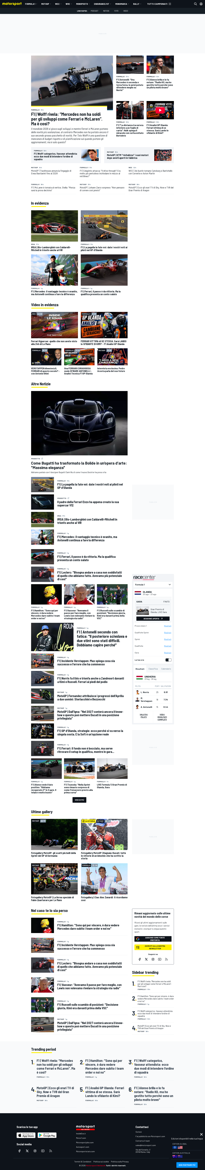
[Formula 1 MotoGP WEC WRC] (153, 585)
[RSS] (166, 959)
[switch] (168, 660)
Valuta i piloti (144, 715)
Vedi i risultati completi (162, 717)
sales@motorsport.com (146, 1145)
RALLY (136, 4)
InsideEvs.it (81, 1133)
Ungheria (150, 676)
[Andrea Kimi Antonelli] (137, 707)
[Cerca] (195, 4)
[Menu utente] (201, 4)
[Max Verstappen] (137, 699)
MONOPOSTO (82, 4)
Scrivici (139, 1132)
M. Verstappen (146, 699)
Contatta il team (143, 1141)
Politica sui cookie (101, 1161)
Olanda (147, 591)
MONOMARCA (121, 4)
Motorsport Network (95, 1165)
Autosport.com (82, 1147)
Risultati (167, 626)
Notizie (106, 11)
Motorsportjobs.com (85, 1142)
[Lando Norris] (137, 692)
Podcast (94, 11)
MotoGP (45, 4)
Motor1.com (81, 1138)
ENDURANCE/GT (101, 4)
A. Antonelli (146, 707)
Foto (116, 11)
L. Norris (145, 692)
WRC (68, 4)
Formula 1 (30, 4)
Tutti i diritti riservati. (116, 1165)
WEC (57, 4)
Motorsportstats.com (85, 1151)
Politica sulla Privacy (120, 1161)
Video (125, 11)
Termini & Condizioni (82, 1161)
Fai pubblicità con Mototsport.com (150, 1136)
